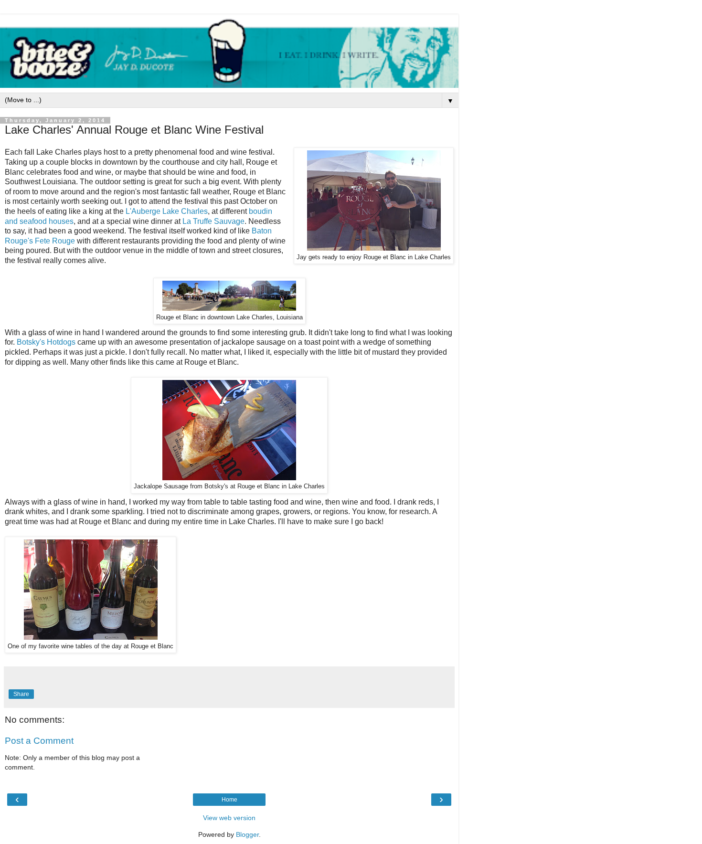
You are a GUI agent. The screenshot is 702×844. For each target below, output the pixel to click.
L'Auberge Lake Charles (167, 211)
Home (229, 799)
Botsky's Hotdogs (46, 342)
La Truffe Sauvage (213, 221)
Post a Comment (39, 741)
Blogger (247, 834)
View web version (229, 818)
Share (21, 694)
